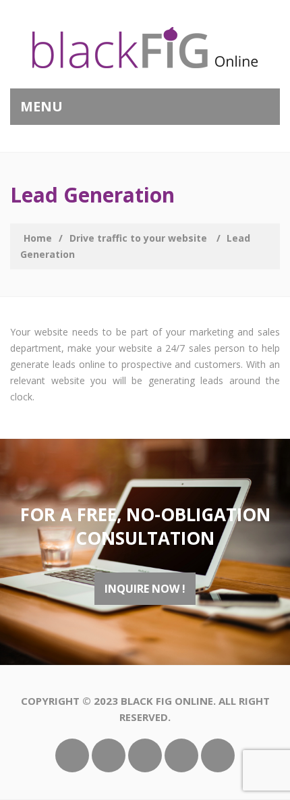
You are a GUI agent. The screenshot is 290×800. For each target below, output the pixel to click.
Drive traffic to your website (138, 238)
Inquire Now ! (145, 588)
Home (38, 238)
